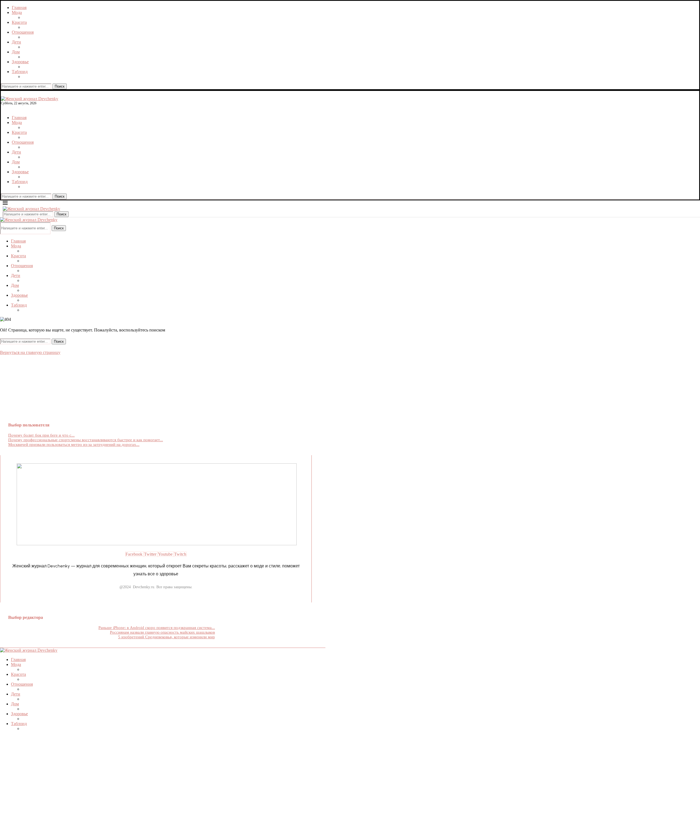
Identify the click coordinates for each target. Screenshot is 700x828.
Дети (16, 42)
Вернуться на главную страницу (30, 352)
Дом (16, 52)
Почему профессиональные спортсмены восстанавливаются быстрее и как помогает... (85, 440)
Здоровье (20, 61)
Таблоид (20, 71)
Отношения (23, 32)
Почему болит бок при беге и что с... (41, 435)
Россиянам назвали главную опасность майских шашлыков (162, 632)
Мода (17, 12)
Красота (19, 22)
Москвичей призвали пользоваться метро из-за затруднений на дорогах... (73, 444)
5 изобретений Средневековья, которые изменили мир (166, 637)
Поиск (60, 86)
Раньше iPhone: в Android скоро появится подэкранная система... (156, 627)
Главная (19, 7)
